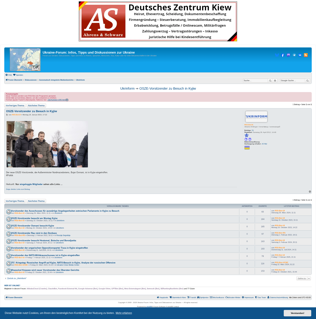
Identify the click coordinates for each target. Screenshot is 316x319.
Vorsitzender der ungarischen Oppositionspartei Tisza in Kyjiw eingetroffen (49, 248)
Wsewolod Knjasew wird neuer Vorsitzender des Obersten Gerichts (45, 270)
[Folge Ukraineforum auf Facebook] (282, 55)
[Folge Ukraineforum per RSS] (305, 55)
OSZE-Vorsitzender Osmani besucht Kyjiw (32, 225)
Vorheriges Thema (15, 105)
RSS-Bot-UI (248, 125)
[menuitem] (8, 75)
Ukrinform (127, 88)
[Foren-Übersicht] (25, 60)
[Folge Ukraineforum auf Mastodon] (288, 55)
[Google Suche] (307, 81)
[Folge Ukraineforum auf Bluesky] (277, 55)
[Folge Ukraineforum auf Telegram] (294, 55)
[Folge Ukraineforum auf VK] (300, 55)
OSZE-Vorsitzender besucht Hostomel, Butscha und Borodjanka (43, 240)
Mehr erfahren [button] (124, 313)
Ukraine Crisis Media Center (68, 265)
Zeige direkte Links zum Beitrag (18, 189)
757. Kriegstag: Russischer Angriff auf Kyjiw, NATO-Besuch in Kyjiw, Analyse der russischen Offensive (63, 262)
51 (253, 130)
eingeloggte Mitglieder (31, 184)
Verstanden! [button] (297, 313)
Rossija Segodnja (63, 235)
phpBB (149, 306)
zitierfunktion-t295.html (57, 100)
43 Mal (264, 144)
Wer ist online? (12, 285)
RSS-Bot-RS (19, 235)
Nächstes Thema (36, 105)
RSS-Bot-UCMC (21, 265)
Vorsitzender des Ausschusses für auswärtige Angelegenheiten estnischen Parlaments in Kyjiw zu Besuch (65, 211)
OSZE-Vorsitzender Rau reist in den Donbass (34, 233)
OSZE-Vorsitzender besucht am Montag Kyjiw (34, 218)
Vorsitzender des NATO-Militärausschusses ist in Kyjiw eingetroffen (45, 255)
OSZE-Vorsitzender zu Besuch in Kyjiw (167, 88)
